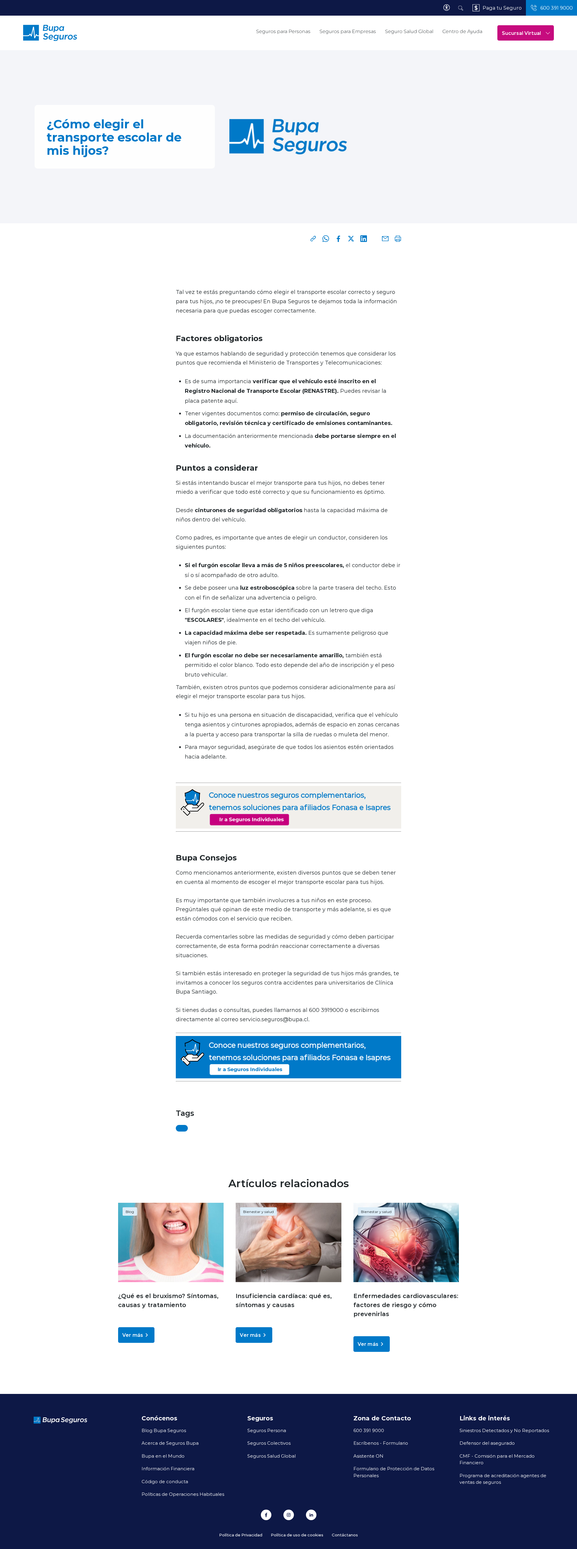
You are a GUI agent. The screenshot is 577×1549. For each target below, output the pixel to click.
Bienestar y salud (258, 1211)
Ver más (132, 1335)
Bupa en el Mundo (163, 1456)
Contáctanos (345, 1534)
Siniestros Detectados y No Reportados (504, 1430)
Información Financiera (168, 1468)
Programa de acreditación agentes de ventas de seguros (502, 1478)
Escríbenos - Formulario (380, 1443)
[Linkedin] (363, 238)
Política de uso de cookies (297, 1534)
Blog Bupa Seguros (164, 1430)
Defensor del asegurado (487, 1443)
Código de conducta (165, 1481)
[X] (351, 238)
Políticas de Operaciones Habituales (183, 1494)
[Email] (385, 238)
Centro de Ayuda (462, 31)
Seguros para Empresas (347, 31)
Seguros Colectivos (269, 1443)
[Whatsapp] (325, 238)
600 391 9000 (368, 1430)
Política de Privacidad (240, 1534)
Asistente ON (368, 1456)
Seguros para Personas (283, 31)
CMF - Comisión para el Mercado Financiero (497, 1459)
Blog (130, 1211)
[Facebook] (338, 238)
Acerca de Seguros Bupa (170, 1443)
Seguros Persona (266, 1430)
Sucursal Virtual (521, 33)
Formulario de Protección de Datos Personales (393, 1471)
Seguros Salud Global (271, 1456)
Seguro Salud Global (409, 31)
